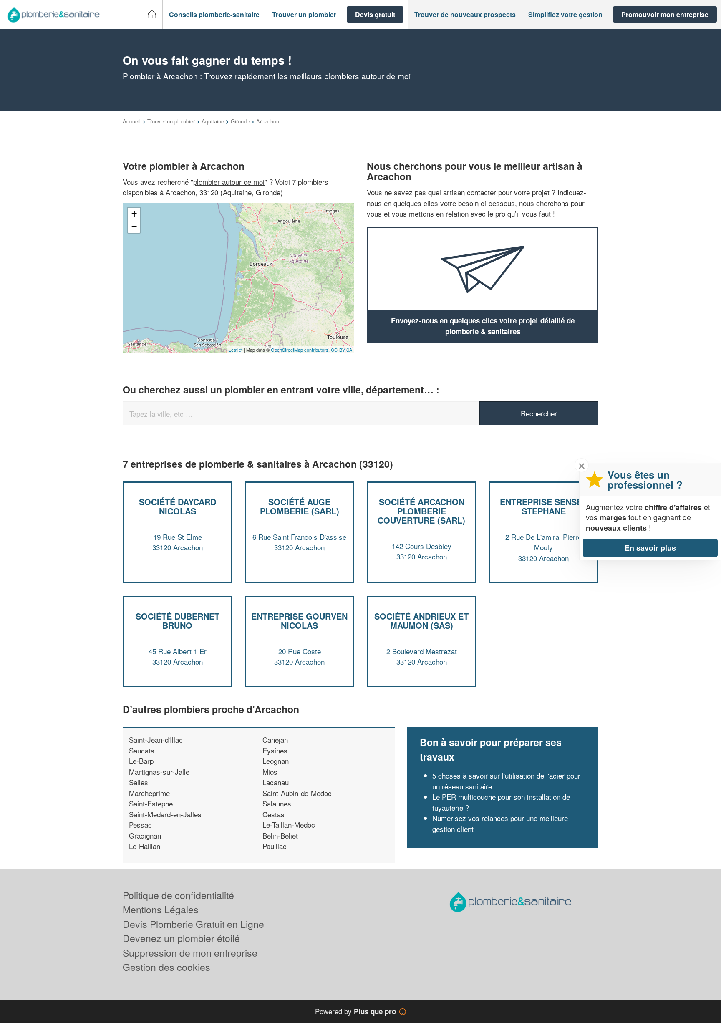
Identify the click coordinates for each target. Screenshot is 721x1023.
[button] (214, 15)
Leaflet (235, 349)
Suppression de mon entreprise (190, 953)
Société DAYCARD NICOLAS (177, 506)
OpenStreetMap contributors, (301, 349)
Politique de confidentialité (178, 895)
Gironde (240, 121)
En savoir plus (650, 547)
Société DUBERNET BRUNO (177, 620)
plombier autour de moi (229, 181)
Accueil (132, 121)
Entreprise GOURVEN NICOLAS (299, 620)
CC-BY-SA (341, 349)
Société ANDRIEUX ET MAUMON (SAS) (421, 620)
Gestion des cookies (166, 967)
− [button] (134, 226)
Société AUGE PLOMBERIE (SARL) (299, 506)
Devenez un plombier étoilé (181, 938)
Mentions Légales (161, 909)
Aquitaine (213, 121)
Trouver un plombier (171, 121)
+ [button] (134, 214)
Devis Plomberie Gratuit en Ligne (193, 924)
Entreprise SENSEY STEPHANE (543, 506)
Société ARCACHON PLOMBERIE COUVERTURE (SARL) (421, 511)
